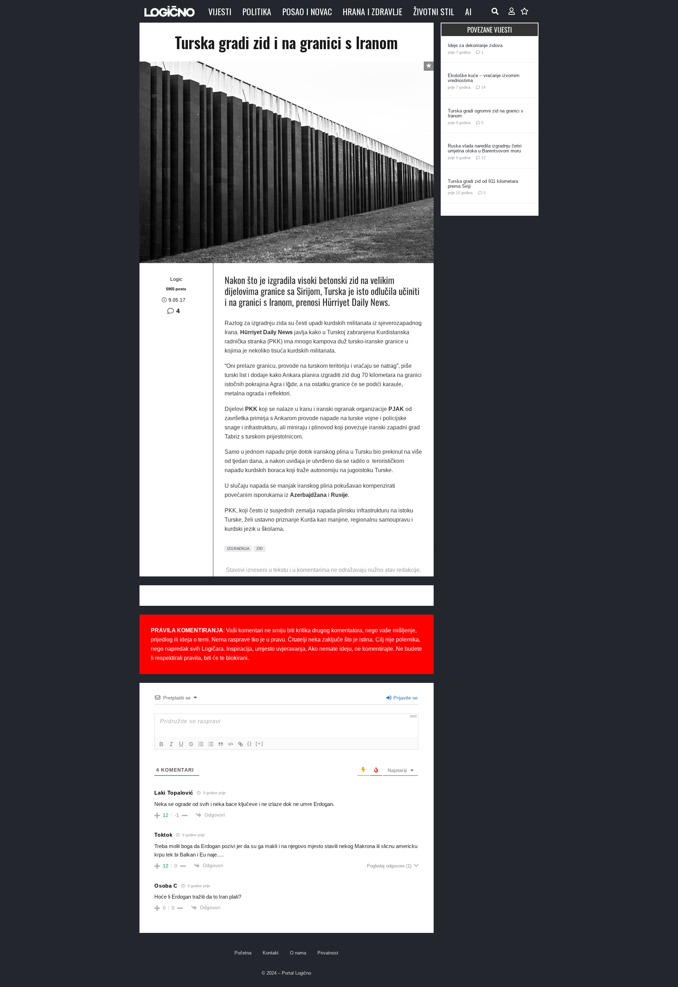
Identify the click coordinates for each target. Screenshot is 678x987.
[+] (259, 743)
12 (483, 158)
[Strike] (191, 744)
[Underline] (181, 744)
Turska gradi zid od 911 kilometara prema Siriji (483, 184)
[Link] (240, 744)
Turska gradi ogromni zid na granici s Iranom (485, 113)
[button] (495, 11)
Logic (176, 279)
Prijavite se (405, 698)
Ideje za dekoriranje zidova (475, 45)
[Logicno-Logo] (169, 11)
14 (483, 87)
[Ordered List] (201, 744)
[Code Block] (231, 744)
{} (249, 743)
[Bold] (161, 744)
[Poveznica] (512, 11)
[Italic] (171, 744)
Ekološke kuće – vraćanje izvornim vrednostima (483, 78)
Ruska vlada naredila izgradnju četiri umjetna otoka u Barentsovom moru (485, 148)
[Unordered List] (211, 744)
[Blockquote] (221, 744)
